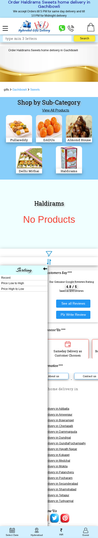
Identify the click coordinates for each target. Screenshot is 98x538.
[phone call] (70, 28)
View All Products (55, 110)
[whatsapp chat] (62, 28)
